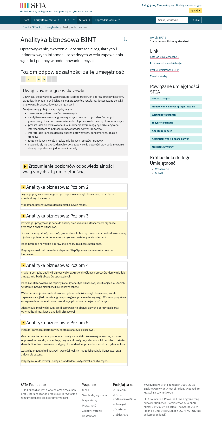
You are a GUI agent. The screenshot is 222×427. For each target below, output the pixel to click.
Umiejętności (51, 27)
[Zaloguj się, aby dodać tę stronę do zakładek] (126, 38)
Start (26, 20)
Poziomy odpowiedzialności (166, 63)
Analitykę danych (162, 130)
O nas (85, 390)
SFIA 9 (83, 20)
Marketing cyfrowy (163, 146)
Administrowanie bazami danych (170, 138)
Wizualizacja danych (164, 114)
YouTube (121, 409)
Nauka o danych (161, 98)
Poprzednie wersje (106, 20)
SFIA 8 (68, 20)
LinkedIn (121, 390)
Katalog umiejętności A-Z (164, 57)
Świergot (121, 404)
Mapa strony (89, 400)
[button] (59, 20)
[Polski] (56, 6)
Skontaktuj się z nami (94, 395)
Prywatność (89, 405)
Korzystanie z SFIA (45, 20)
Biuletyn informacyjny (189, 5)
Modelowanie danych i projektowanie (173, 106)
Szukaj (196, 20)
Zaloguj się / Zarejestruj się (158, 5)
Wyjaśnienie (162, 169)
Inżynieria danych (162, 122)
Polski (194, 10)
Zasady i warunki (92, 410)
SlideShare (122, 414)
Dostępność (89, 416)
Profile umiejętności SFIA (164, 70)
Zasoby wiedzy (158, 76)
